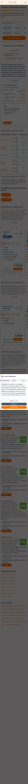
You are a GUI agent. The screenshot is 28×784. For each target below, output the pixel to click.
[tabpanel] (14, 389)
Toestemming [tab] (4, 380)
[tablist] (14, 380)
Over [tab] (23, 380)
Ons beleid (23, 395)
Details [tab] (14, 380)
